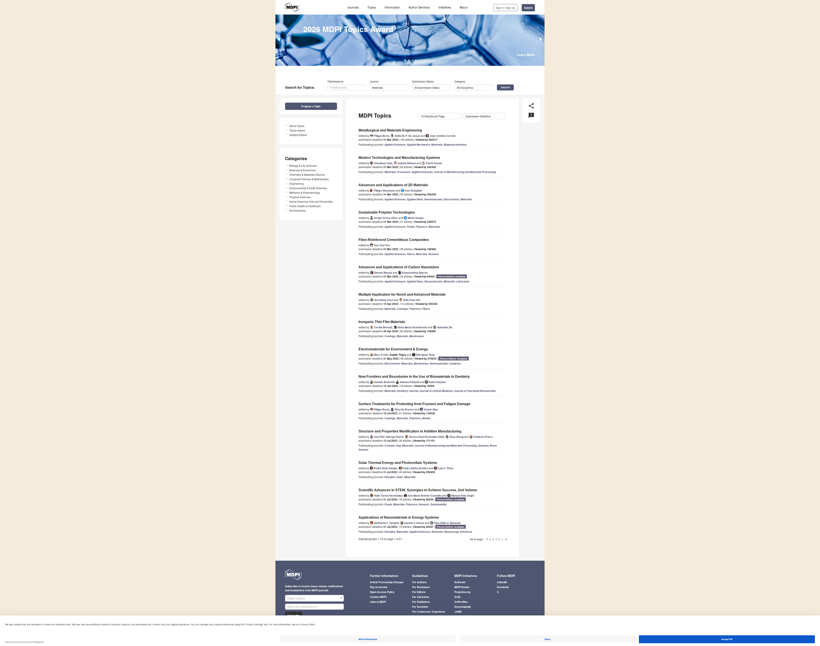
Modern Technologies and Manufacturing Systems (399, 157)
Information (392, 7)
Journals (353, 7)
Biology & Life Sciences (303, 165)
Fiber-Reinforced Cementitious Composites (394, 240)
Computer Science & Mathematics (309, 179)
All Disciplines (297, 210)
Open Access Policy (382, 592)
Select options (296, 598)
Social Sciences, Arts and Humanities (311, 201)
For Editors (419, 592)
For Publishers (421, 602)
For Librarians (420, 597)
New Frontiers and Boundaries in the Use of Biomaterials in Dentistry (414, 376)
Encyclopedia (462, 607)
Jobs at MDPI (378, 602)
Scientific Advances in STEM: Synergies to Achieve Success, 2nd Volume (418, 490)
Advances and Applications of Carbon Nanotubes (399, 267)
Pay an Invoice (379, 587)
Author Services (419, 7)
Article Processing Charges (387, 582)
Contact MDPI (378, 597)
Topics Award (297, 130)
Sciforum (460, 582)
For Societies (420, 607)
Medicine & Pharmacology (304, 192)
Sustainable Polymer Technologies (387, 212)
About (463, 7)
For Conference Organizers (428, 612)
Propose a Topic (311, 106)
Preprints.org (462, 592)
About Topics (296, 126)
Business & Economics (302, 170)
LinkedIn (502, 582)
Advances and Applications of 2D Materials (393, 185)
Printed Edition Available (452, 276)
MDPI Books (461, 587)
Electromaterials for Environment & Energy (393, 349)
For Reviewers (421, 587)
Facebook (503, 587)
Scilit (457, 597)
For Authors (419, 582)
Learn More (526, 54)
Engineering (296, 183)
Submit (528, 8)
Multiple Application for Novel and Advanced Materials (402, 294)
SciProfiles (461, 602)
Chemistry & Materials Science (307, 174)
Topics (371, 7)
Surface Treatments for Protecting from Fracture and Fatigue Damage (414, 404)
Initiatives (444, 7)
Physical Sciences (299, 197)
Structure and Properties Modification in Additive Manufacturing (410, 431)
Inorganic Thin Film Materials (382, 322)
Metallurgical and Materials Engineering (390, 130)
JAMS (458, 612)
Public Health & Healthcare (305, 206)
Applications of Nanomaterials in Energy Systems (399, 517)
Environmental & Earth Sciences (308, 188)
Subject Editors (298, 135)
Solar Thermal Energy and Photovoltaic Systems (398, 463)
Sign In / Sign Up (505, 7)
